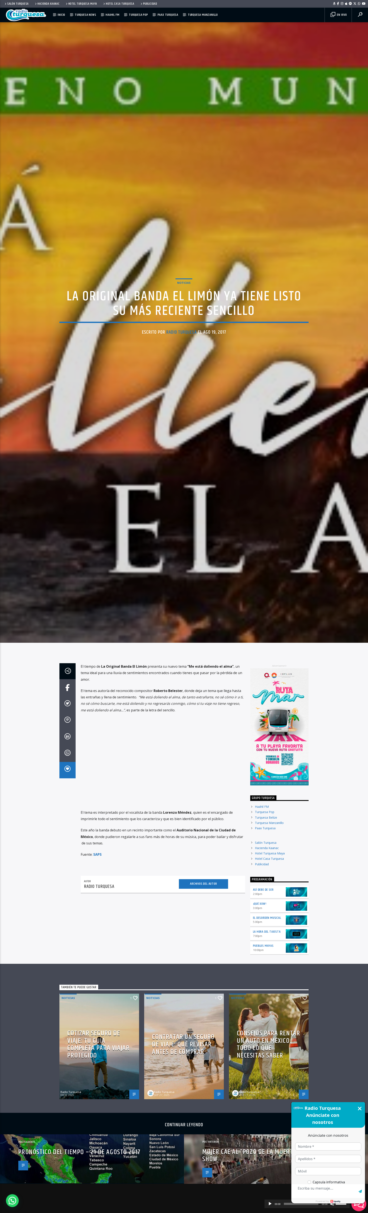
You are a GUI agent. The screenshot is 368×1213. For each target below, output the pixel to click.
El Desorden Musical (267, 976)
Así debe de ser (263, 948)
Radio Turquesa (181, 359)
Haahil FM (112, 14)
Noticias (184, 310)
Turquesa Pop (138, 14)
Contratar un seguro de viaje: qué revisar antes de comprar (183, 1103)
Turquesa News (85, 14)
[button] (12, 1200)
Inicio (61, 14)
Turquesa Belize (266, 876)
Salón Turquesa (18, 3)
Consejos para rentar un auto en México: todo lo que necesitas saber (268, 1103)
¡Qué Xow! (259, 962)
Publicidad (150, 3)
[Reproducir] (270, 1204)
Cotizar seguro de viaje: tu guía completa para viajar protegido (98, 1103)
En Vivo (341, 14)
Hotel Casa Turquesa (120, 3)
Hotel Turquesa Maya (82, 3)
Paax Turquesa (168, 14)
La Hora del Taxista (267, 990)
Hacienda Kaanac (48, 3)
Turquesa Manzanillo (203, 14)
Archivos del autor (203, 942)
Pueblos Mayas (263, 1004)
